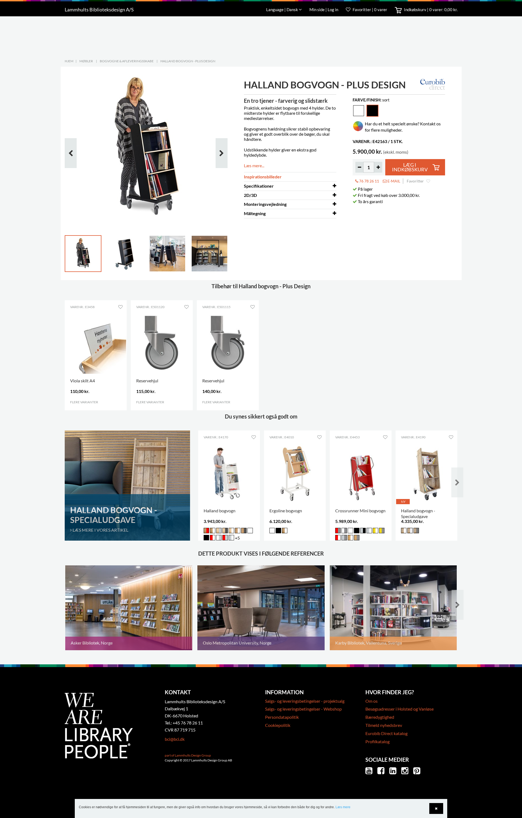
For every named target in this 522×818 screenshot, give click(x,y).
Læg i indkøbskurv (410, 167)
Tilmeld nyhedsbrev (383, 725)
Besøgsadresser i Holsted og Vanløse (399, 708)
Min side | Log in (324, 9)
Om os (371, 701)
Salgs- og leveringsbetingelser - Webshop (303, 708)
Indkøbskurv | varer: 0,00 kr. (430, 9)
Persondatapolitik (282, 717)
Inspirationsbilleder (263, 176)
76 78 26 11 (368, 181)
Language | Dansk (282, 9)
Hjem (69, 61)
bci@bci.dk (175, 739)
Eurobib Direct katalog (386, 733)
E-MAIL (393, 181)
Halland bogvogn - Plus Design (187, 61)
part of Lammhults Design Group (188, 755)
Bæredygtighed (379, 717)
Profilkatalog (377, 741)
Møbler (86, 61)
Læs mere (342, 807)
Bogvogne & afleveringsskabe (127, 61)
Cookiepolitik (277, 725)
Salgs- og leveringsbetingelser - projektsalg (304, 701)
